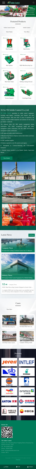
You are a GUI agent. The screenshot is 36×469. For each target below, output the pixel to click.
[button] (13, 15)
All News (31, 235)
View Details (7, 158)
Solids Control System (9, 27)
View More (26, 32)
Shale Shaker (9, 32)
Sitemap (18, 459)
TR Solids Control (6, 113)
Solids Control (26, 27)
